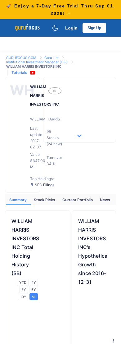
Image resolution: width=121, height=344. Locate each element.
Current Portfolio (78, 199)
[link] (21, 57)
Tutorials (19, 72)
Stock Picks (45, 199)
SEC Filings (44, 185)
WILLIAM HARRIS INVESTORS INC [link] (33, 66)
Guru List (52, 58)
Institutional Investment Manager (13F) (37, 62)
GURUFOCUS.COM (21, 58)
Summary (18, 199)
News (105, 199)
